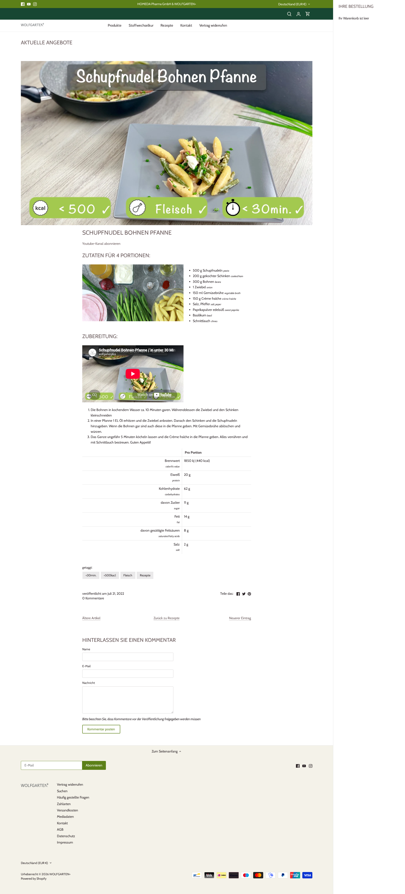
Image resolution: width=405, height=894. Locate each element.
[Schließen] (390, 826)
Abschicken (375, 873)
